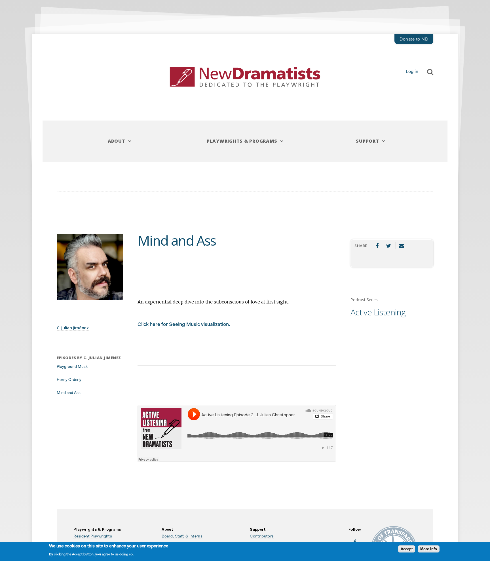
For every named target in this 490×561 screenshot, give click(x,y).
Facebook (377, 245)
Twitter (388, 245)
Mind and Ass (69, 393)
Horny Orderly (69, 380)
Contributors (262, 537)
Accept (407, 549)
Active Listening (377, 312)
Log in (412, 71)
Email (401, 245)
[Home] (245, 77)
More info (428, 549)
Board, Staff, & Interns (182, 537)
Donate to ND (414, 39)
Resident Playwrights (92, 537)
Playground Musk (72, 367)
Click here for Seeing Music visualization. (184, 324)
